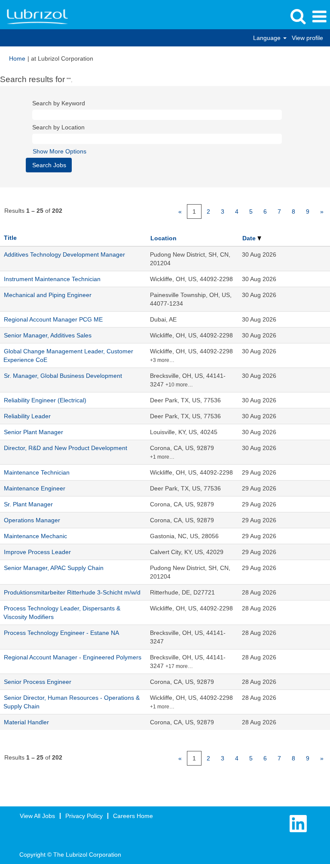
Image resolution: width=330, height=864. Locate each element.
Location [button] (163, 238)
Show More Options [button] (59, 151)
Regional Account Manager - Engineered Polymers (72, 657)
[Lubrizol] (34, 16)
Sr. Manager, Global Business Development (63, 375)
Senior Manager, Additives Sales (48, 335)
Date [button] (249, 238)
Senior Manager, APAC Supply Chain (54, 567)
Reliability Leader (27, 416)
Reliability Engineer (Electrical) (45, 400)
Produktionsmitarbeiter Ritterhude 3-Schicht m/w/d (72, 592)
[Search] (298, 16)
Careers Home (133, 815)
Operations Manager (32, 520)
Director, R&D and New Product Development (65, 447)
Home (17, 58)
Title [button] (10, 237)
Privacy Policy (84, 815)
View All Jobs (37, 815)
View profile (307, 37)
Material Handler (26, 722)
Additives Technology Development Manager (64, 254)
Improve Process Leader (37, 551)
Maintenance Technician (37, 472)
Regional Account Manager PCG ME (53, 319)
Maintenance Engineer (34, 488)
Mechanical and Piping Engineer (48, 294)
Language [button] (267, 37)
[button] (319, 16)
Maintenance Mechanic (35, 536)
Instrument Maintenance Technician (52, 279)
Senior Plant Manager (33, 432)
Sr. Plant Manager (28, 504)
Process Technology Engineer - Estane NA (61, 632)
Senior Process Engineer (37, 681)
